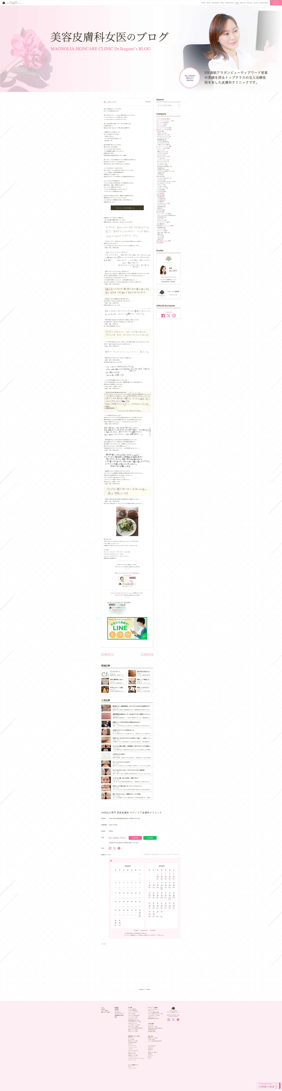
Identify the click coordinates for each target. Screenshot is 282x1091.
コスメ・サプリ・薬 (162, 213)
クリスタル (160, 179)
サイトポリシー (118, 1012)
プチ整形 (158, 210)
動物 (158, 234)
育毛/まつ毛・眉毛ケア (153, 1052)
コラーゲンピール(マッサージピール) (136, 1058)
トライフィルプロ (161, 153)
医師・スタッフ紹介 (105, 1012)
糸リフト (130, 1066)
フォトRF (159, 158)
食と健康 (159, 223)
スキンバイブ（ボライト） (163, 120)
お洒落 (159, 239)
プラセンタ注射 (151, 1039)
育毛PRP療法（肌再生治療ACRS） (155, 1028)
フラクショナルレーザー (133, 1050)
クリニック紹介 (104, 1010)
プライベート (160, 230)
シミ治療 (158, 193)
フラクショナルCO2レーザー (164, 171)
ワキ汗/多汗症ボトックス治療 (134, 1021)
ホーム (102, 1007)
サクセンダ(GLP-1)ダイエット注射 (155, 1013)
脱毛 (158, 208)
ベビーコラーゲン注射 (162, 127)
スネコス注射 (160, 126)
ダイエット (160, 184)
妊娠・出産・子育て (162, 232)
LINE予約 (150, 838)
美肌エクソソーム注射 (133, 1029)
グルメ (159, 235)
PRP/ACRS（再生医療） (163, 166)
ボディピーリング (132, 1059)
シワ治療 (158, 189)
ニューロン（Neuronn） (163, 178)
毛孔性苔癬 (160, 206)
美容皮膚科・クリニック (163, 225)
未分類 (158, 242)
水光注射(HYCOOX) (132, 1042)
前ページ (107, 654)
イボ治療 (159, 201)
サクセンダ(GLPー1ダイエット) (165, 181)
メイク (149, 1050)
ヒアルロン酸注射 (161, 119)
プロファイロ (160, 124)
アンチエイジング (161, 222)
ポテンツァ (160, 149)
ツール (149, 1058)
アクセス (117, 1010)
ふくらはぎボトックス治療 (134, 1024)
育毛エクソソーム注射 (133, 1031)
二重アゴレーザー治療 (162, 144)
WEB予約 (135, 838)
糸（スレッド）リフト (162, 136)
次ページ (147, 654)
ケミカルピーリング (162, 203)
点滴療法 (159, 173)
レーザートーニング (162, 159)
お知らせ (103, 1009)
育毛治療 (158, 211)
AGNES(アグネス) (161, 169)
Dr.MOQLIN (160, 217)
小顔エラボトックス (162, 134)
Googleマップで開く (145, 989)
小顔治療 (158, 131)
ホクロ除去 (160, 200)
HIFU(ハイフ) (160, 133)
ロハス (159, 237)
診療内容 (117, 1007)
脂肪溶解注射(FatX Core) (133, 1020)
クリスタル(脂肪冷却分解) (153, 1012)
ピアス (159, 174)
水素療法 (150, 1053)
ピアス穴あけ (151, 1025)
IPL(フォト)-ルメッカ (162, 156)
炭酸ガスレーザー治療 (133, 1055)
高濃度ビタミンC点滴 (152, 1037)
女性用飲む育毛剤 (152, 1031)
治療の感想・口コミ (162, 241)
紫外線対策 (150, 1049)
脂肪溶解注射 (160, 139)
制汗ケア (150, 1057)
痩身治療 (158, 176)
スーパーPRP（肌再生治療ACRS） (135, 1028)
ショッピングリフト (162, 138)
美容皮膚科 (160, 227)
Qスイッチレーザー (162, 161)
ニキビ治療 (160, 198)
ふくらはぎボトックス (162, 183)
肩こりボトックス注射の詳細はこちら (125, 208)
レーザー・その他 (161, 148)
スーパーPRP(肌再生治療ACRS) (155, 1041)
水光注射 (159, 168)
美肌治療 (158, 195)
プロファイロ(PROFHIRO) (134, 1015)
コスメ (159, 218)
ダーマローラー (161, 164)
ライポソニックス (161, 188)
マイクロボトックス (162, 143)
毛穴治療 (159, 196)
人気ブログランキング (127, 586)
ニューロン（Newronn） (153, 1009)
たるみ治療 (159, 191)
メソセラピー (160, 186)
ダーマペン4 (160, 154)
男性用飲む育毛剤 (152, 1029)
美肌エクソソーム (161, 151)
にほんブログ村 (127, 575)
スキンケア (160, 205)
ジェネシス (130, 1048)
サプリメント (160, 220)
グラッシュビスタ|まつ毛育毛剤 (165, 215)
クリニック (160, 229)
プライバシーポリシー (119, 1013)
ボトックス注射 (160, 122)
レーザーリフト (161, 163)
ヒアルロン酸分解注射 (133, 1010)
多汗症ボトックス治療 (162, 129)
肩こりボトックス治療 (133, 1026)
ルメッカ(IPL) (131, 1039)
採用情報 (117, 1009)
